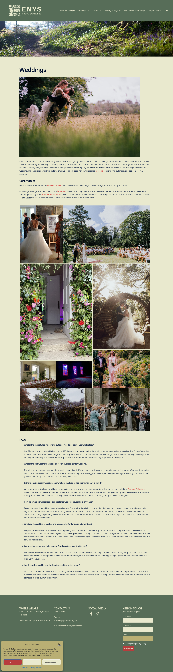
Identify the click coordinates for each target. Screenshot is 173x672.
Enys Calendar (155, 10)
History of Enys (111, 10)
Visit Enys (82, 10)
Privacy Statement (36, 668)
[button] (59, 644)
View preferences (51, 662)
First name (127, 616)
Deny (32, 662)
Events (95, 10)
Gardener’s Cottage (136, 489)
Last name (127, 625)
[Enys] (25, 10)
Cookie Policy (25, 668)
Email (125, 634)
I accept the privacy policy (136, 643)
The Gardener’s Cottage (134, 10)
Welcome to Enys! (67, 10)
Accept (13, 662)
